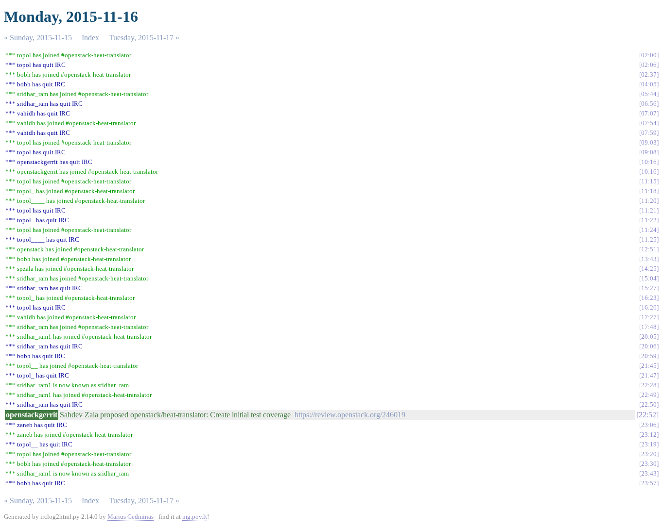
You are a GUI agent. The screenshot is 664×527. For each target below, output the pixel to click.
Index (90, 37)
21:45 (649, 365)
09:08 (649, 152)
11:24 (649, 229)
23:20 (649, 454)
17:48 (649, 326)
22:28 (649, 385)
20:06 (649, 346)
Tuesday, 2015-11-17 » (144, 37)
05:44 (649, 94)
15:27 (649, 288)
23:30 (649, 463)
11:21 (649, 210)
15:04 (649, 278)
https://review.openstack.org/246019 (350, 415)
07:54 (649, 123)
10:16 (649, 161)
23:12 (649, 434)
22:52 (647, 415)
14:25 (649, 268)
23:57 (649, 483)
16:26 (649, 307)
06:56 (649, 103)
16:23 (649, 297)
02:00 (649, 55)
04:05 (649, 84)
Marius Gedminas (130, 516)
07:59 (649, 132)
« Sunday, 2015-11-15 (38, 37)
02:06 (649, 64)
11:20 (649, 200)
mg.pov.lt (194, 516)
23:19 (649, 444)
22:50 (649, 404)
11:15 (649, 181)
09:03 (649, 142)
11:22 (649, 220)
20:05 (649, 336)
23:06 (649, 424)
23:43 (649, 473)
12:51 (649, 249)
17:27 (649, 317)
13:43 (649, 259)
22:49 (649, 394)
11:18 (649, 191)
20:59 (649, 356)
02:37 (649, 74)
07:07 (649, 113)
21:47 (649, 375)
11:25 (649, 239)
